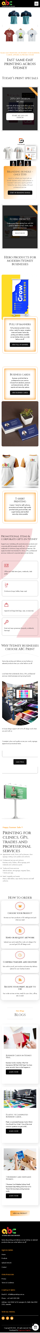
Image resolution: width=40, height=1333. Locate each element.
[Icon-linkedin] (11, 1318)
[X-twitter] (7, 1318)
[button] (36, 4)
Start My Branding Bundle (20, 193)
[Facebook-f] (3, 1318)
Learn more (13, 1072)
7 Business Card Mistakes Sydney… (18, 1178)
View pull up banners (20, 345)
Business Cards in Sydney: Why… (19, 1056)
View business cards (20, 393)
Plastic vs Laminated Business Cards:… (17, 1115)
